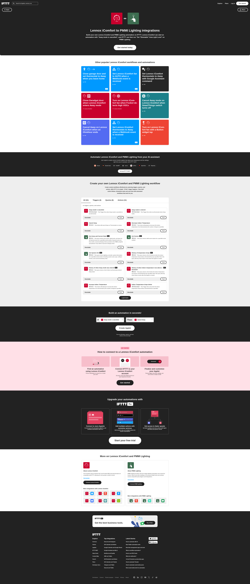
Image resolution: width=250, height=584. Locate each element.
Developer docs (96, 564)
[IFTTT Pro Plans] (108, 236)
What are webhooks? (131, 556)
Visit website (86, 478)
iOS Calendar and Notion (110, 544)
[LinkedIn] (138, 577)
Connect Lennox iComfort (92, 482)
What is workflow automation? (133, 550)
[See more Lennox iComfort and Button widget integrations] (103, 493)
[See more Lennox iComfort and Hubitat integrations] (116, 501)
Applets (94, 547)
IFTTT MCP (95, 550)
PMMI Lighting (130, 30)
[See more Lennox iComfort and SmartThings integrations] (103, 501)
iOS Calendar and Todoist (110, 562)
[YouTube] (145, 577)
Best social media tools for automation (135, 567)
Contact (117, 577)
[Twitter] (149, 577)
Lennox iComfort (102, 30)
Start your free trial (125, 440)
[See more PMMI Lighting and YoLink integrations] (147, 501)
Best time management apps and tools (135, 547)
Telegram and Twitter (109, 564)
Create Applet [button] (125, 328)
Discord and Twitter (109, 567)
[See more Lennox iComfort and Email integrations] (89, 501)
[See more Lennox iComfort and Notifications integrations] (89, 493)
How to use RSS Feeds (131, 553)
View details (87, 217)
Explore (220, 3)
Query (91, 238)
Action (91, 225)
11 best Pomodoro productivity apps (135, 559)
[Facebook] (134, 577)
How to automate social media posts (135, 564)
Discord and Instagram (109, 541)
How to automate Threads (132, 562)
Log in (233, 3)
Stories (94, 544)
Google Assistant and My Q (110, 550)
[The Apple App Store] (153, 538)
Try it (120, 217)
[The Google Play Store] (153, 542)
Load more (125, 298)
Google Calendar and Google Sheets (113, 547)
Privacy (122, 577)
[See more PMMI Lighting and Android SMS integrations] (160, 501)
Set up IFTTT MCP (125, 171)
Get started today (125, 47)
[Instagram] (141, 577)
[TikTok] (152, 577)
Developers (95, 577)
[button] (125, 382)
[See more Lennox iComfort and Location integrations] (116, 493)
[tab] (86, 200)
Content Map (95, 556)
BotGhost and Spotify (109, 553)
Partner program (109, 577)
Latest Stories (130, 538)
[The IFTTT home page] (5, 3)
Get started (242, 3)
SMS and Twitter (108, 556)
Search (94, 559)
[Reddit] (156, 577)
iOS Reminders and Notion (110, 559)
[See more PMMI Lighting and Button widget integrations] (134, 501)
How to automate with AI (132, 541)
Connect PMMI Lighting (136, 484)
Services (94, 541)
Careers (102, 577)
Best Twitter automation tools (133, 544)
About (127, 577)
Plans (226, 3)
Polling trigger (93, 211)
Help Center (95, 553)
